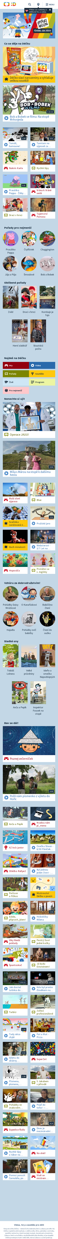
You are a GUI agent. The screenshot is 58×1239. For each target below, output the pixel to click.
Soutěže (39, 373)
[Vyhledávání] (29, 4)
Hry (11, 365)
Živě (11, 382)
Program (39, 382)
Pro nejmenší (15, 390)
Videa (38, 365)
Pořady (12, 373)
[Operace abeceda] (29, 25)
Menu (51, 4)
